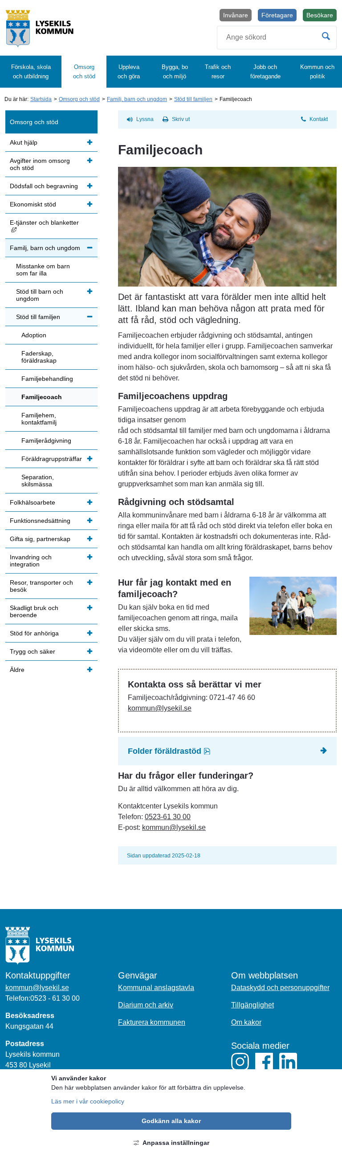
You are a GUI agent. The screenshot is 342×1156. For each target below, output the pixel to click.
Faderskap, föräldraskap (39, 357)
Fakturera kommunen (151, 1022)
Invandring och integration (31, 561)
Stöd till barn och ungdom (39, 295)
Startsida (41, 99)
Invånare (235, 15)
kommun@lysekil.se (159, 708)
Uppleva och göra (129, 72)
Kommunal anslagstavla (156, 987)
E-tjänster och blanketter (54, 226)
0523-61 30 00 (168, 817)
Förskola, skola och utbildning (31, 72)
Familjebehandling (47, 378)
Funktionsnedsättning (40, 520)
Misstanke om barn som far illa (43, 270)
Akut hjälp (23, 142)
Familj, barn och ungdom (137, 99)
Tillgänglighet (252, 1005)
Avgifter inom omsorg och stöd (40, 164)
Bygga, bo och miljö (175, 72)
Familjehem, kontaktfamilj (39, 419)
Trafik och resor (218, 72)
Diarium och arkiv (145, 1005)
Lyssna (145, 119)
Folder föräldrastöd (191, 751)
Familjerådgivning (46, 440)
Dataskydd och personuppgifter (280, 987)
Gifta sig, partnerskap (40, 538)
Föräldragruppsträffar (51, 458)
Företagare (277, 15)
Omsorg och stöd (84, 72)
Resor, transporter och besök (41, 586)
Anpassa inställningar (175, 1142)
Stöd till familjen (193, 99)
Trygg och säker (32, 651)
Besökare (321, 16)
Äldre (17, 669)
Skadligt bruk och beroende (34, 611)
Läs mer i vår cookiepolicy (87, 1101)
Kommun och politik (317, 72)
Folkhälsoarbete (32, 502)
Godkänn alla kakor (171, 1120)
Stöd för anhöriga (34, 633)
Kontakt (318, 119)
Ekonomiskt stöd (33, 204)
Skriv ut (181, 119)
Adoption (33, 335)
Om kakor (246, 1022)
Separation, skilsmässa (37, 480)
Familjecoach (41, 396)
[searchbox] (277, 37)
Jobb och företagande (265, 72)
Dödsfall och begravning (44, 186)
